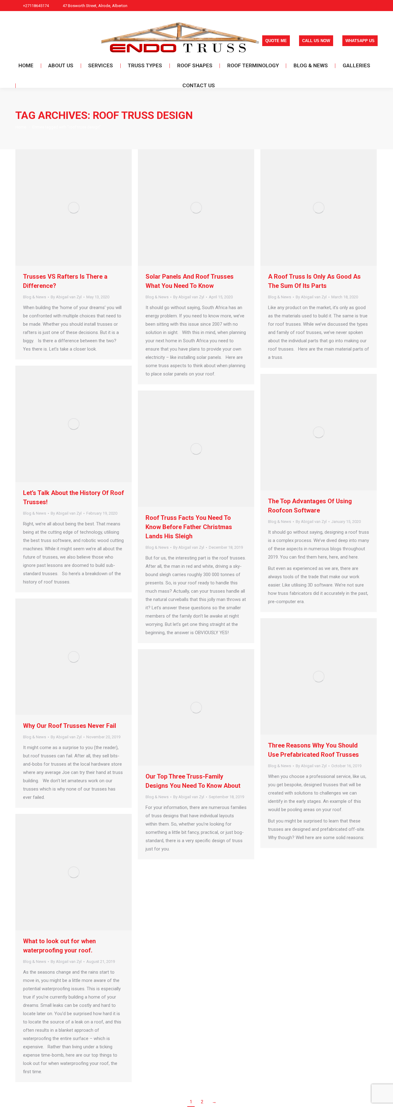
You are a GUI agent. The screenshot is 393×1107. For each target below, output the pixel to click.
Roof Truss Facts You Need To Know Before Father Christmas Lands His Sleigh (189, 527)
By (66, 297)
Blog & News (34, 297)
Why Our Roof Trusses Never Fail (69, 725)
